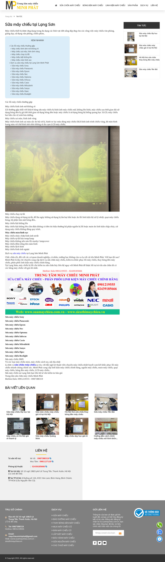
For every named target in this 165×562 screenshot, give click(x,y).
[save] (120, 533)
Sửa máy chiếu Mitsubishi (22, 85)
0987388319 (43, 458)
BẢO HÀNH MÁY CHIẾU (64, 538)
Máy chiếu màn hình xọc (22, 60)
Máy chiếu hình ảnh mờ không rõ (25, 49)
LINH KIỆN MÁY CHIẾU (115, 5)
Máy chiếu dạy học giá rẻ (76, 436)
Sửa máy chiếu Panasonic (22, 68)
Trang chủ (8, 16)
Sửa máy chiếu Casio (20, 83)
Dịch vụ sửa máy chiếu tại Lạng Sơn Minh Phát (29, 63)
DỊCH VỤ (144, 5)
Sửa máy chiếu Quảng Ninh (46, 437)
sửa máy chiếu (19, 253)
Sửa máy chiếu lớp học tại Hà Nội (18, 413)
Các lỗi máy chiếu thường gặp (22, 46)
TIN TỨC (19, 16)
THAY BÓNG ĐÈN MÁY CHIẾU (66, 523)
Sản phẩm (133, 5)
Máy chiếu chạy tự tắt (21, 54)
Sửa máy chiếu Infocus (21, 80)
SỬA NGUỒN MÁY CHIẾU (64, 541)
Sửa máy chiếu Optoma (21, 77)
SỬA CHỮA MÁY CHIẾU (70, 5)
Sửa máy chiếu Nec (20, 74)
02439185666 (38, 466)
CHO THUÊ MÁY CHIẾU (63, 545)
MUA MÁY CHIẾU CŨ (62, 526)
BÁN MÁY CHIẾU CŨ (62, 530)
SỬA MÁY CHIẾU (60, 515)
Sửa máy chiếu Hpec (20, 91)
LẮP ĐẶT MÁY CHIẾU (62, 534)
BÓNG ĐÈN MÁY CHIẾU (93, 5)
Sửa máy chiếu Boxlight (21, 94)
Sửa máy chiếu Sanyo (21, 88)
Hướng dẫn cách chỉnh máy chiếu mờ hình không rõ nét (105, 437)
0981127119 (45, 461)
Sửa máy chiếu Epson (20, 71)
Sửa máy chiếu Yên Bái (104, 412)
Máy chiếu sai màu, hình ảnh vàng (26, 51)
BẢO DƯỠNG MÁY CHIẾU (64, 519)
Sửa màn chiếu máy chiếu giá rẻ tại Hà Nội (47, 413)
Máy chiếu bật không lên (22, 57)
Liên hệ (154, 5)
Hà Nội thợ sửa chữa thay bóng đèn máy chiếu (76, 413)
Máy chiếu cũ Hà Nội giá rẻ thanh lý (17, 437)
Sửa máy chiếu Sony (20, 66)
